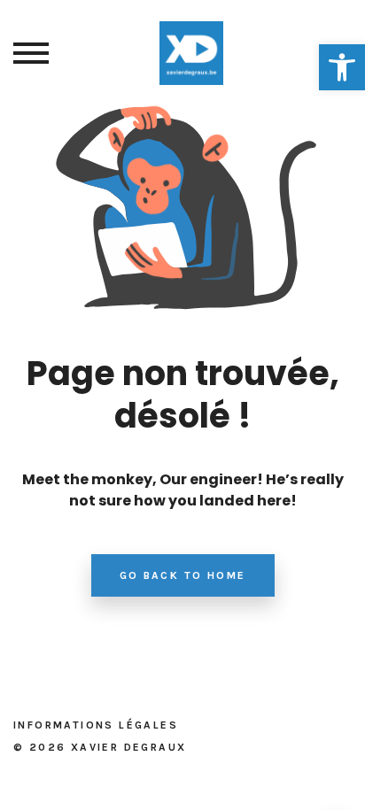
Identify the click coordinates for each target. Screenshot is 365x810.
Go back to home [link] (183, 575)
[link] (342, 67)
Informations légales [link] (95, 725)
